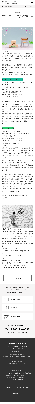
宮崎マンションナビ (25, 375)
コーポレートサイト (17, 348)
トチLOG (16, 375)
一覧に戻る (17, 278)
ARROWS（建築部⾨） (17, 379)
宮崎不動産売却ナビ (22, 377)
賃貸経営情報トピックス (12, 6)
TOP (3, 6)
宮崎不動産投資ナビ (26, 373)
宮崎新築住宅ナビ (8, 375)
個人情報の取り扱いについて (22, 387)
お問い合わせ (8, 387)
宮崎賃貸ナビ (17, 373)
